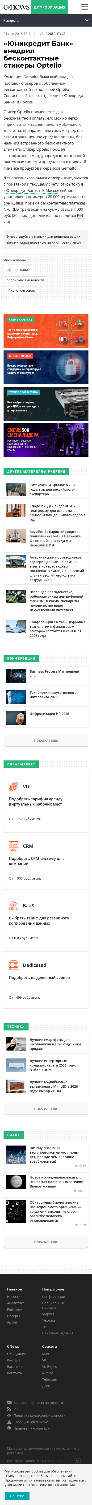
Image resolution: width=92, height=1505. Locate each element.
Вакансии (15, 1366)
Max (45, 1353)
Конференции (53, 1296)
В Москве (50, 190)
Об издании (16, 1353)
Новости (14, 1296)
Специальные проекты (53, 1305)
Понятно (17, 1496)
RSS (17, 1409)
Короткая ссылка (23, 290)
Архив (12, 1322)
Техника (48, 1320)
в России (25, 102)
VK (44, 1360)
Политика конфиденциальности (40, 1415)
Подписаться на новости (25, 280)
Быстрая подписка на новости (38, 1402)
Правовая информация (32, 1428)
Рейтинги (14, 1309)
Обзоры (13, 1316)
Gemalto (69, 168)
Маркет (48, 1314)
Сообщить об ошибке (31, 1422)
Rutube (48, 1373)
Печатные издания (57, 1333)
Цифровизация (49, 7)
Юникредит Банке (21, 190)
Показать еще (46, 740)
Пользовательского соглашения (49, 1484)
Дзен (46, 1386)
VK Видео (49, 1366)
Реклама (14, 1360)
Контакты (15, 1373)
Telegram (49, 1379)
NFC (7, 209)
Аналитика (16, 1303)
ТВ (44, 1326)
